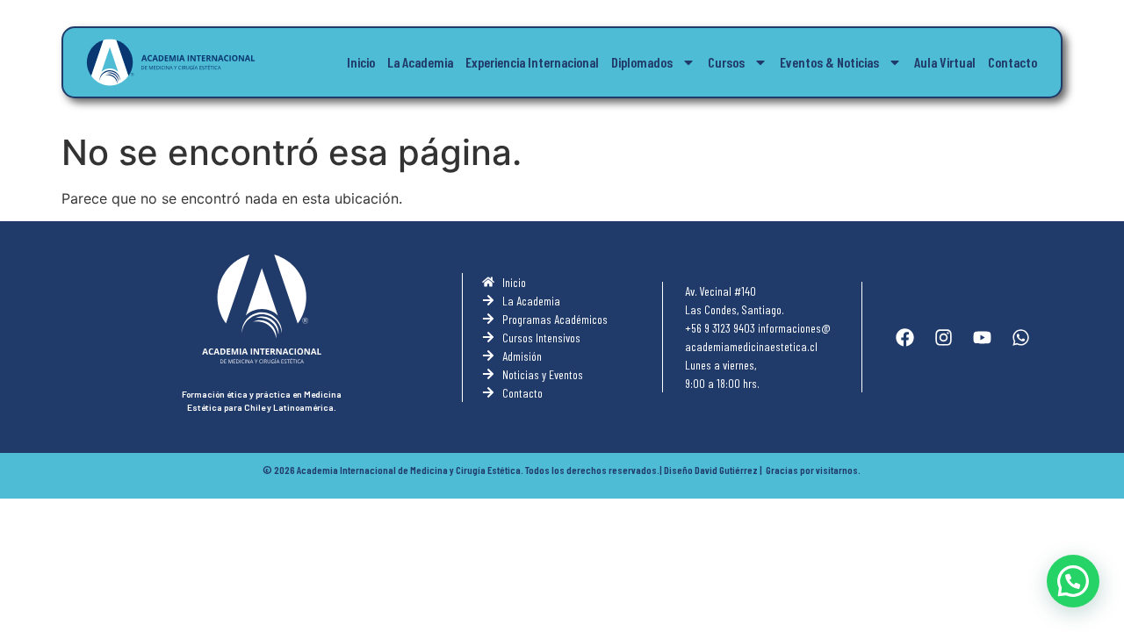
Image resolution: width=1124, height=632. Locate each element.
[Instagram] (943, 337)
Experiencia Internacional (532, 62)
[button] (1073, 581)
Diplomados (642, 62)
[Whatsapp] (1020, 337)
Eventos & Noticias (829, 62)
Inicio (361, 62)
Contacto (1012, 62)
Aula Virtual (945, 62)
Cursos (726, 62)
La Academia (420, 62)
